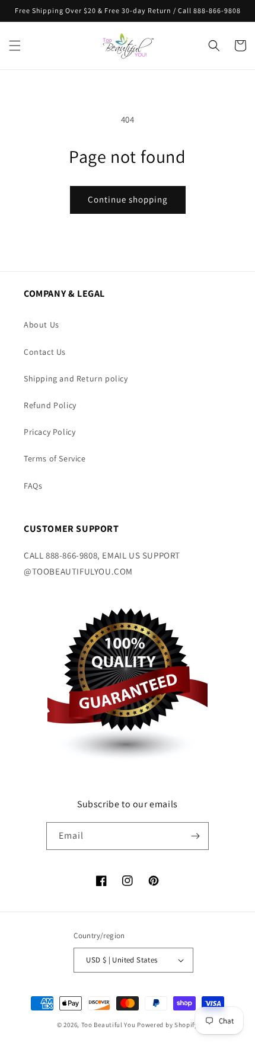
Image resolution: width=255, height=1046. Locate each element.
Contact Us (45, 351)
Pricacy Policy (49, 431)
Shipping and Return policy (76, 378)
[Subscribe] (195, 836)
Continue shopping (128, 199)
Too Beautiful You (108, 1025)
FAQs (33, 485)
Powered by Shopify (167, 1025)
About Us (41, 324)
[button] (15, 46)
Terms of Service (55, 458)
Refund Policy (50, 405)
